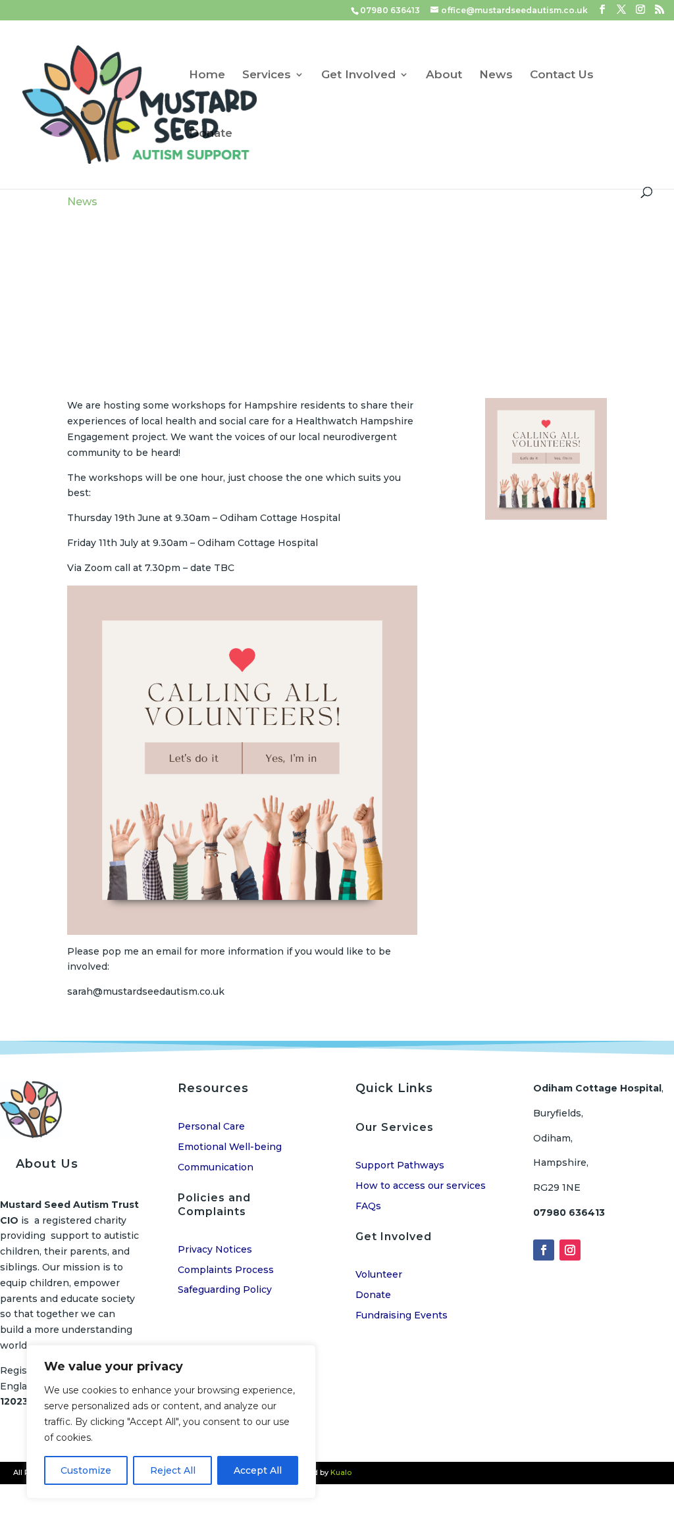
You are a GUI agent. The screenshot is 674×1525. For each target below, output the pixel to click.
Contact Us (562, 75)
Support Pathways (399, 1165)
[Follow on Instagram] (570, 1250)
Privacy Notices (215, 1249)
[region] (171, 1422)
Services (266, 75)
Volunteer (378, 1274)
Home (207, 75)
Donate (210, 133)
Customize (86, 1470)
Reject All (172, 1470)
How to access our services (420, 1185)
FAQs (368, 1206)
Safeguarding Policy (225, 1289)
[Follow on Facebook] (543, 1250)
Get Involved (358, 75)
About (444, 75)
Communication (215, 1167)
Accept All (258, 1470)
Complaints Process (226, 1270)
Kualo (340, 1472)
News (496, 75)
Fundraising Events (401, 1315)
